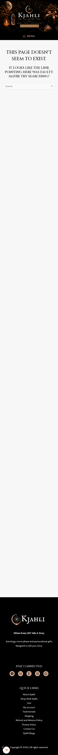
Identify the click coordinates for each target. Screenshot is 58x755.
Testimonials (29, 711)
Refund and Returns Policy (29, 720)
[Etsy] (29, 673)
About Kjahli (29, 694)
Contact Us (29, 728)
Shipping (29, 716)
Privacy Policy (29, 724)
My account (29, 707)
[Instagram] (37, 673)
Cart (29, 703)
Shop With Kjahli (29, 698)
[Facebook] (12, 673)
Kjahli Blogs (29, 733)
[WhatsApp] (45, 673)
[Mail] (20, 673)
